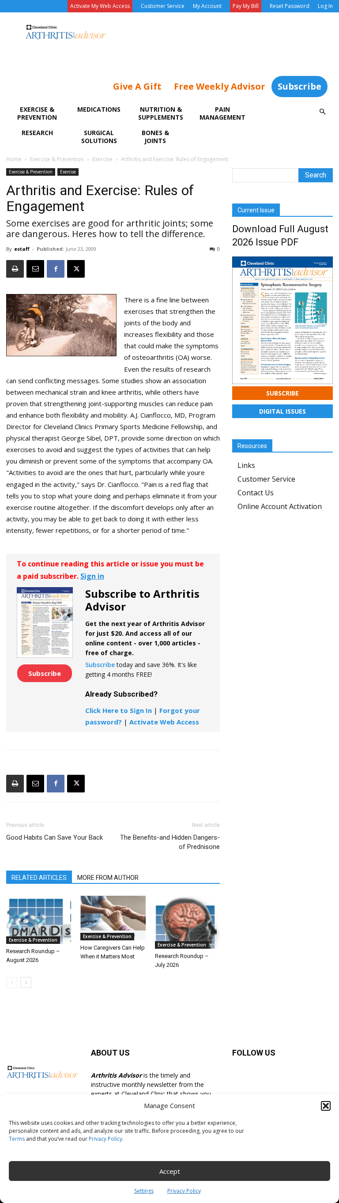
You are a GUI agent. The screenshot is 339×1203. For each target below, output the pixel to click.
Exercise (102, 159)
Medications (99, 109)
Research (37, 132)
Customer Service (163, 6)
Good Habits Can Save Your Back (54, 837)
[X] (76, 269)
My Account (207, 6)
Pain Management (222, 113)
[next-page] (25, 982)
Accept (169, 1171)
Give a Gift (137, 86)
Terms (17, 1139)
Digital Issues (282, 411)
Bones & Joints (155, 136)
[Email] (35, 269)
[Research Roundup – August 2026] (38, 920)
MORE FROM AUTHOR (108, 877)
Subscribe (299, 86)
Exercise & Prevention (37, 113)
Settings (144, 1191)
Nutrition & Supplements (160, 113)
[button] (325, 1105)
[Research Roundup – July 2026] (187, 922)
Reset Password (289, 6)
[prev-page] (11, 982)
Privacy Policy (105, 1139)
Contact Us (255, 493)
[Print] (15, 269)
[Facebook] (55, 269)
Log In (325, 6)
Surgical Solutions (99, 136)
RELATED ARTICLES (39, 877)
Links (246, 465)
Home (14, 159)
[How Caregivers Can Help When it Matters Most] (112, 918)
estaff (22, 248)
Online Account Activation (279, 506)
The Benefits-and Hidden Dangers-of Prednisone (170, 842)
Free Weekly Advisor (219, 86)
